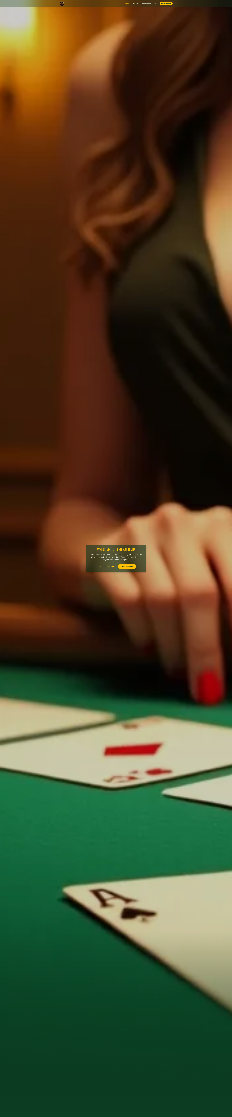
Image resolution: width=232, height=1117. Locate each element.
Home (127, 4)
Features (135, 4)
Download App (146, 4)
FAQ (155, 4)
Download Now (166, 3)
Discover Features (106, 567)
